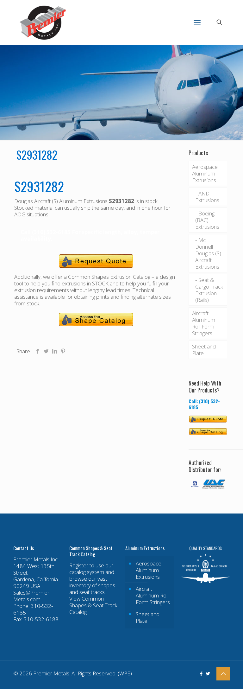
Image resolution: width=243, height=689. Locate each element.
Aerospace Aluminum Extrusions (205, 173)
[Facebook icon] (201, 673)
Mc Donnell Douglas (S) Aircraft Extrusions (208, 253)
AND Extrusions (207, 197)
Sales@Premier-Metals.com (32, 596)
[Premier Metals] (43, 22)
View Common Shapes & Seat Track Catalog (93, 605)
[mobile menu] (197, 22)
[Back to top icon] (223, 673)
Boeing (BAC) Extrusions (207, 220)
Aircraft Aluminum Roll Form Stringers (203, 323)
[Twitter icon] (207, 673)
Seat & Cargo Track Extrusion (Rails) (209, 289)
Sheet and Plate (204, 350)
